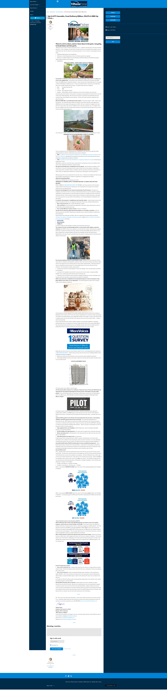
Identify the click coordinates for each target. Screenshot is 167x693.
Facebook (64, 619)
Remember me (54, 645)
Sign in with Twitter (111, 27)
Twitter (36, 18)
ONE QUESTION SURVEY (70, 185)
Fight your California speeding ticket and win (10, 690)
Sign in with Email (111, 30)
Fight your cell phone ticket (47, 690)
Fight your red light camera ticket (31, 690)
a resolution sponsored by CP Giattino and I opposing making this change (76, 159)
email (37, 21)
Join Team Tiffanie (33, 4)
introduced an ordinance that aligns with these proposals (68, 217)
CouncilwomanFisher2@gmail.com (89, 601)
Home (48, 11)
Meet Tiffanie (32, 1)
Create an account (67, 648)
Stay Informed (32, 8)
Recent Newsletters (59, 11)
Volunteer (112, 20)
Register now (32, 24)
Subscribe (112, 16)
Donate (30, 11)
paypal (75, 616)
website (70, 616)
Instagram (69, 619)
